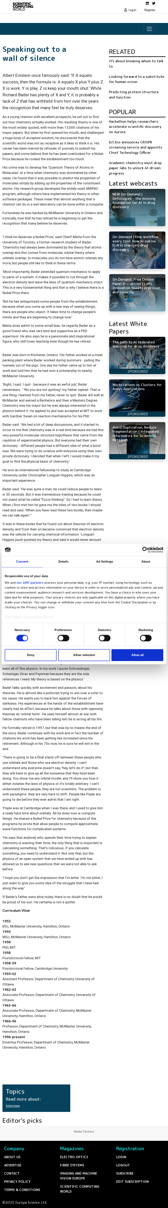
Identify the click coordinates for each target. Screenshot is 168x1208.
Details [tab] (63, 561)
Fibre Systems (72, 1165)
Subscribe (125, 1173)
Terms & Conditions (22, 1190)
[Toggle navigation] (149, 29)
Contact (12, 1173)
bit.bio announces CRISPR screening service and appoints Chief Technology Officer (135, 147)
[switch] (63, 638)
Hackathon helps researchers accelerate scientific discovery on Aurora (135, 126)
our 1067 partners (30, 582)
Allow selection (84, 655)
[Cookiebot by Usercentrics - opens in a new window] (145, 550)
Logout (123, 1165)
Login (121, 1157)
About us (12, 1157)
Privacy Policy (17, 1181)
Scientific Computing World (79, 1189)
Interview (13, 1106)
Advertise (12, 1165)
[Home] (47, 6)
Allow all (137, 655)
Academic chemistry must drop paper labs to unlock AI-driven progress (135, 168)
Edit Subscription (132, 1181)
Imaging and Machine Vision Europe (78, 1176)
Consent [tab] (22, 561)
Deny (30, 655)
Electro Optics (74, 1157)
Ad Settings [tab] (104, 561)
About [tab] (145, 561)
